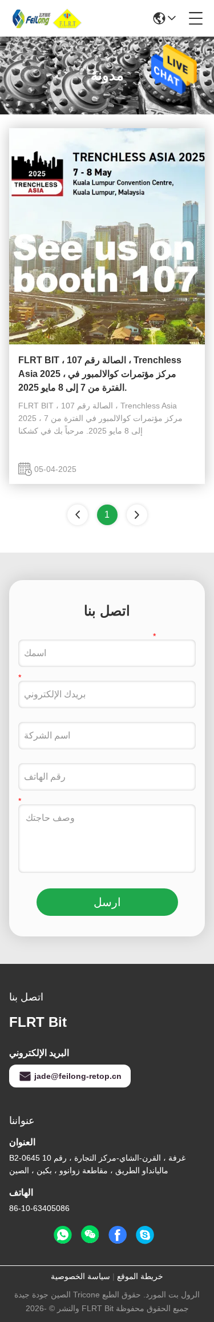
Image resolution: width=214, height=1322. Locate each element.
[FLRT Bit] (48, 18)
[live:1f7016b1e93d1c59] (145, 1235)
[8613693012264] (63, 1235)
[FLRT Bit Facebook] (117, 1235)
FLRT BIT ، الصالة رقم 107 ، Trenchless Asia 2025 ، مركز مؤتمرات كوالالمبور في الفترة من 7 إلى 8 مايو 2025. (99, 373)
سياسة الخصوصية (80, 1276)
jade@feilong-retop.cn (78, 1076)
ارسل (107, 902)
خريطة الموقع (140, 1276)
